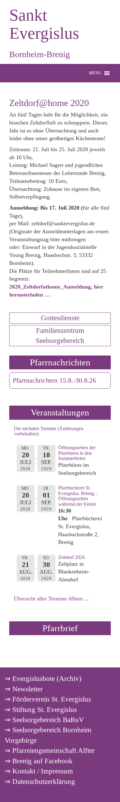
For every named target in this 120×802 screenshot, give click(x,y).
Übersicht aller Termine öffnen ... (51, 599)
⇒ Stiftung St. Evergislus (41, 710)
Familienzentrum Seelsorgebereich (60, 335)
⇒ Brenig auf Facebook (39, 761)
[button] (95, 73)
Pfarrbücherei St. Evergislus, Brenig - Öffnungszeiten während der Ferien (77, 496)
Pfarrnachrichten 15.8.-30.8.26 (54, 380)
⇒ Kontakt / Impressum (39, 771)
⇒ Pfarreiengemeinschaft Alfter (50, 750)
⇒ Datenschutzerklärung (40, 781)
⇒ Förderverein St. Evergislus (48, 699)
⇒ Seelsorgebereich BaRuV (44, 720)
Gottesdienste (60, 318)
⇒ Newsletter (24, 689)
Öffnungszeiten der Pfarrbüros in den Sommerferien (76, 453)
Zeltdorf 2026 (71, 557)
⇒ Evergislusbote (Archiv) (43, 678)
